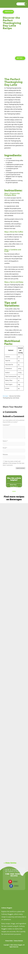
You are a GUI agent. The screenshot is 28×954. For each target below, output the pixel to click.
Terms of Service (18, 940)
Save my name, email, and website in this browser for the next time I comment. (13, 463)
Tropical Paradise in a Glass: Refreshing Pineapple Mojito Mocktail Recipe (13, 853)
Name (5, 441)
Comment (6, 425)
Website (5, 454)
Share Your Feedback (13, 486)
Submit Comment (20, 468)
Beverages (10, 31)
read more (8, 536)
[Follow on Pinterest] (10, 882)
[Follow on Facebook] (11, 886)
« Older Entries (10, 863)
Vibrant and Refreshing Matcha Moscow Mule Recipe (14, 747)
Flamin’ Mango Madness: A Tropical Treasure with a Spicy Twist (13, 532)
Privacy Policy (9, 940)
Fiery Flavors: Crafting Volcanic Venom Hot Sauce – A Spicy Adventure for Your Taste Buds (13, 568)
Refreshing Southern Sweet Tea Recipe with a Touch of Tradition (14, 604)
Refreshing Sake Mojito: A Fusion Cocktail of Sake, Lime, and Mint (12, 817)
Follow (15, 881)
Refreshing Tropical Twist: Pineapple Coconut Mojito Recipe (13, 782)
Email (5, 448)
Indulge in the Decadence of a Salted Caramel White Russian (11, 677)
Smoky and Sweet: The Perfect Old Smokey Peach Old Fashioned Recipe (13, 713)
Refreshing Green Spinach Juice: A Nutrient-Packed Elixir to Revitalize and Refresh (12, 641)
